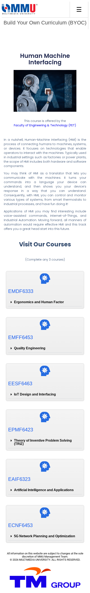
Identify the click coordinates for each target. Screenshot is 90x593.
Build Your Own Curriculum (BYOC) (45, 22)
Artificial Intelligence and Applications (44, 490)
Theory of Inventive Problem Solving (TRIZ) (43, 442)
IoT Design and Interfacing (35, 394)
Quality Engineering (29, 348)
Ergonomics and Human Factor (39, 302)
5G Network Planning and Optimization (44, 536)
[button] (45, 302)
